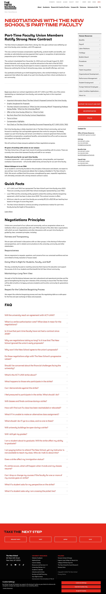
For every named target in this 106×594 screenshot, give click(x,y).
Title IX (89, 118)
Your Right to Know (37, 576)
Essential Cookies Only (81, 586)
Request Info (15, 539)
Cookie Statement (8, 588)
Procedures (82, 61)
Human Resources (13, 11)
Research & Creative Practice (60, 7)
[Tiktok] (23, 565)
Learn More (8, 211)
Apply (99, 1)
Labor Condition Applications (89, 91)
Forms (81, 65)
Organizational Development (89, 74)
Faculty (71, 1)
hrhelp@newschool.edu (84, 145)
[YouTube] (15, 565)
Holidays (82, 53)
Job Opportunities (89, 111)
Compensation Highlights (15, 121)
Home (6, 11)
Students (52, 1)
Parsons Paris (61, 567)
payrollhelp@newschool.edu (86, 165)
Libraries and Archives (38, 572)
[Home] (10, 5)
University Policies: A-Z (38, 567)
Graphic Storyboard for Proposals (18, 103)
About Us (82, 95)
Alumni (65, 1)
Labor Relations (84, 48)
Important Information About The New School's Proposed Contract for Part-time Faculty (37, 100)
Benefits (81, 40)
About (39, 7)
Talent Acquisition (85, 70)
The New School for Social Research (68, 565)
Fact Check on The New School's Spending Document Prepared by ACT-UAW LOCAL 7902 (37, 124)
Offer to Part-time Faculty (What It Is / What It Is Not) (25, 112)
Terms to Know (12, 118)
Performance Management (88, 78)
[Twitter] (11, 565)
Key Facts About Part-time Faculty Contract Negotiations (26, 115)
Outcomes (83, 7)
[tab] (36, 315)
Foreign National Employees (88, 87)
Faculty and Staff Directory (39, 574)
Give (90, 539)
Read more (8, 92)
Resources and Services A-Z (40, 565)
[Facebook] (7, 565)
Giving (94, 1)
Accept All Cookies (81, 590)
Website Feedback (37, 558)
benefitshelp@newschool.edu (86, 155)
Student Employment (86, 82)
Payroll (81, 44)
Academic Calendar (37, 569)
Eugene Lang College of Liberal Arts (68, 560)
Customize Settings (81, 582)
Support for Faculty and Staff (90, 104)
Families (58, 1)
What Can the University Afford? (29, 109)
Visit (40, 539)
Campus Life (74, 7)
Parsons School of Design (65, 558)
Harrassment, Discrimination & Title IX (43, 579)
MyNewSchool (36, 560)
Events (84, 1)
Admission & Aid (93, 7)
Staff (77, 1)
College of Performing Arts (65, 562)
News (89, 1)
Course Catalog (36, 562)
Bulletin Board (84, 57)
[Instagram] (19, 565)
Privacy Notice (62, 574)
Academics (46, 7)
